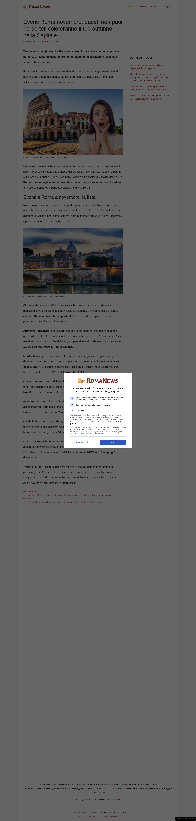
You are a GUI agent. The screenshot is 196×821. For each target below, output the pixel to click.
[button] (98, 410)
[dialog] (98, 410)
